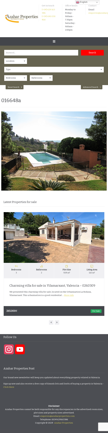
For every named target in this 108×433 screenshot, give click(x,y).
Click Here (8, 387)
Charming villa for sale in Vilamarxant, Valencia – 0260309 (52, 285)
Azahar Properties (63, 423)
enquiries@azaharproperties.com (57, 416)
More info (69, 295)
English (83, 2)
